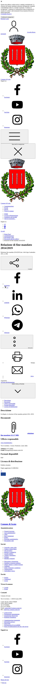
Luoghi (6, 587)
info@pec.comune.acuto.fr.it (12, 609)
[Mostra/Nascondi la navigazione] (14, 136)
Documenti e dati (9, 237)
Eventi (6, 589)
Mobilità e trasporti (9, 558)
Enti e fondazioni (9, 536)
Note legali (7, 623)
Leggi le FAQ (8, 612)
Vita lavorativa (8, 550)
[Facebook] (5, 225)
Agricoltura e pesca (9, 571)
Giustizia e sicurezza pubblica (12, 563)
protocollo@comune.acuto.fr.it (13, 608)
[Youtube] (5, 226)
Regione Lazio (5, 19)
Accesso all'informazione (11, 215)
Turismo (6, 557)
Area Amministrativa (6, 442)
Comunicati (7, 579)
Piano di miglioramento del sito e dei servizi (16, 626)
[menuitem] (6, 287)
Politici (6, 537)
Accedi (3, 231)
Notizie (6, 577)
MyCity (4, 683)
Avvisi (6, 581)
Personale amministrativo (11, 539)
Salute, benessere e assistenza (12, 568)
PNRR (6, 214)
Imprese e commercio (10, 552)
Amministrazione (9, 236)
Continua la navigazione (7, 17)
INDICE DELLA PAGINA (18, 384)
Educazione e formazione (11, 561)
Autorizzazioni (8, 569)
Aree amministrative (9, 533)
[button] (9, 206)
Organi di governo (9, 531)
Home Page (7, 234)
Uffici (5, 534)
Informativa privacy (9, 622)
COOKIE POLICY (6, 14)
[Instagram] (5, 228)
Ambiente (7, 566)
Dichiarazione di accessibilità (12, 625)
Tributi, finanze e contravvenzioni (13, 564)
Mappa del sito (5, 680)
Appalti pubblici (8, 554)
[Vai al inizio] (1, 471)
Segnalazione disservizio (11, 616)
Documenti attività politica (11, 239)
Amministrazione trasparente (12, 620)
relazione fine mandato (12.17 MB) (17, 434)
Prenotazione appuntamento (11, 614)
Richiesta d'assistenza (10, 617)
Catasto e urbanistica (10, 555)
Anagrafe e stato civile (10, 547)
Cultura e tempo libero (10, 549)
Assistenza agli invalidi (10, 217)
